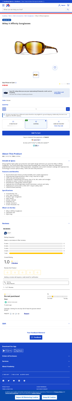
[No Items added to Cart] (68, 5)
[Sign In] (59, 5)
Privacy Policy (58, 392)
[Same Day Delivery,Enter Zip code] (59, 124)
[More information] (16, 83)
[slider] (36, 48)
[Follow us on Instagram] (19, 381)
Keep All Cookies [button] (49, 397)
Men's (10, 16)
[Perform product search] (68, 9)
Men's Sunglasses (29, 16)
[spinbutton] (36, 109)
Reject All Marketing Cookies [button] (27, 397)
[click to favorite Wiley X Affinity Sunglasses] (55, 67)
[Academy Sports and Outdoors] (8, 5)
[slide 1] (36, 75)
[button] (61, 93)
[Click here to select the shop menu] (3, 5)
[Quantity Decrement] (4, 109)
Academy (4, 16)
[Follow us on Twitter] (9, 381)
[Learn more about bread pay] (36, 145)
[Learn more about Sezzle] (36, 140)
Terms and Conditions (11, 393)
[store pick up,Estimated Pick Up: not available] (13, 124)
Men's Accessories (18, 16)
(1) (69, 83)
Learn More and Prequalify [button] (59, 92)
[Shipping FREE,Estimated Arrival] (36, 124)
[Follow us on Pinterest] (24, 381)
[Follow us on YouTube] (14, 381)
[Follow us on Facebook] (3, 381)
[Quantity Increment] (68, 109)
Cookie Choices (36, 393)
